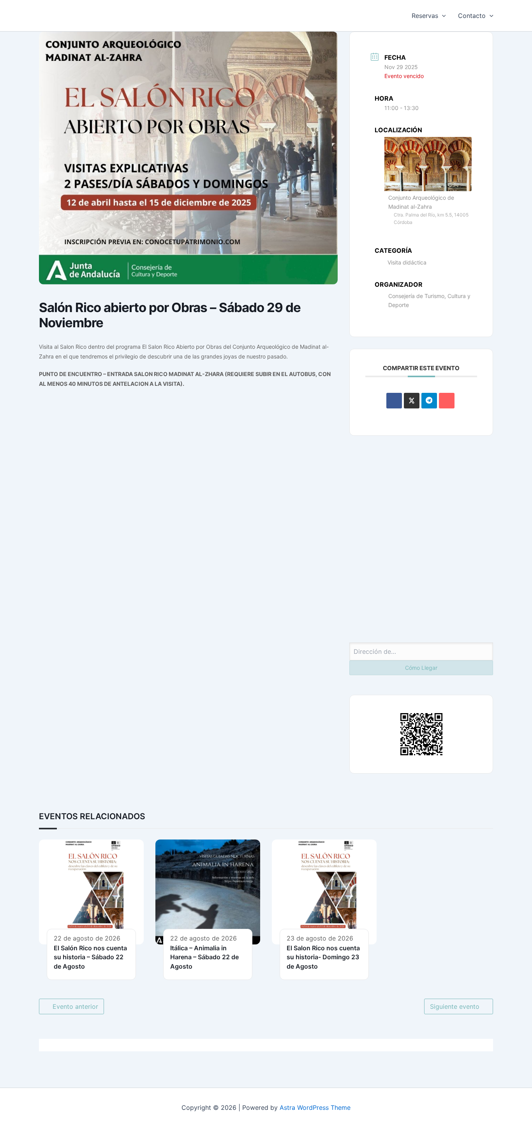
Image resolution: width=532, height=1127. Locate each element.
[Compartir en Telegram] (429, 400)
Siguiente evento (454, 1006)
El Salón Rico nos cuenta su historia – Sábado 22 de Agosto (90, 957)
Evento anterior (75, 1006)
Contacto (472, 16)
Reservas (425, 16)
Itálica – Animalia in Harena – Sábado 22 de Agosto (204, 957)
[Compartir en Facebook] (394, 400)
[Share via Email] (446, 400)
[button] (442, 15)
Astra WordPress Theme (315, 1107)
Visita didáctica (407, 262)
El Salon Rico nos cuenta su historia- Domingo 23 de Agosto (323, 957)
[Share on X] (411, 400)
